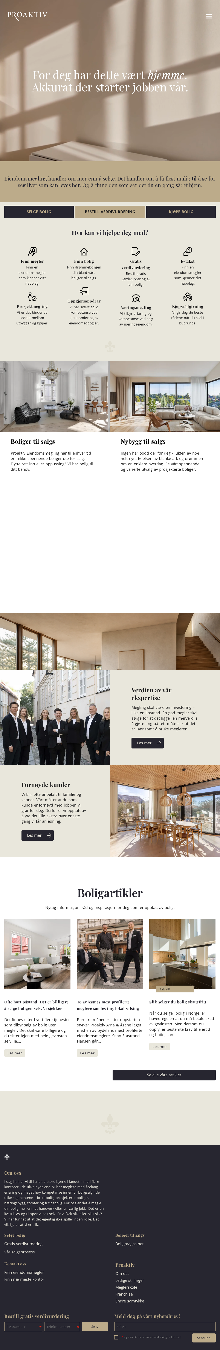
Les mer (176, 1337)
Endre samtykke (129, 1301)
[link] (193, 16)
